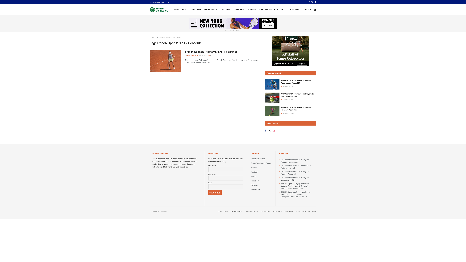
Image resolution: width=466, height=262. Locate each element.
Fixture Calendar (236, 211)
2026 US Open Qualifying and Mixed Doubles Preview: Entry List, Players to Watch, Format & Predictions (295, 185)
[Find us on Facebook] (309, 2)
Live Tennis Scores (251, 211)
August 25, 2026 (288, 86)
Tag (157, 37)
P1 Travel (254, 185)
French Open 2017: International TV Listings (211, 52)
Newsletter (195, 9)
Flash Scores (265, 211)
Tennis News (288, 211)
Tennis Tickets (211, 9)
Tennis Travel (277, 211)
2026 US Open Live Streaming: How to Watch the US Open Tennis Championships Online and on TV (296, 194)
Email (210, 183)
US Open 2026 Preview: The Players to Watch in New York (297, 95)
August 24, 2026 (288, 113)
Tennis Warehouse (258, 158)
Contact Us (312, 211)
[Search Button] (315, 10)
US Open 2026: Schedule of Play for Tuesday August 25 (296, 108)
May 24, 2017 (202, 56)
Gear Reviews (265, 9)
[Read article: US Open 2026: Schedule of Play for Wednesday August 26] (272, 84)
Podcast (252, 9)
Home (176, 9)
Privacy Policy (301, 211)
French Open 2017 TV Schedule (170, 37)
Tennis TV (255, 181)
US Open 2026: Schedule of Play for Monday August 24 (295, 178)
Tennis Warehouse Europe (261, 163)
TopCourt (254, 172)
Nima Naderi (191, 56)
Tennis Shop (293, 9)
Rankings (239, 9)
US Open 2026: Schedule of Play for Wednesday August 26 (296, 81)
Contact (307, 9)
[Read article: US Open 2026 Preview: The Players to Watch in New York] (272, 98)
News (184, 9)
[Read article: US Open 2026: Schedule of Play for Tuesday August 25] (272, 111)
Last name (212, 174)
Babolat (254, 167)
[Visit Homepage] (159, 9)
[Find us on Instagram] (315, 2)
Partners (278, 9)
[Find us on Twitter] (312, 2)
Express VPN (256, 189)
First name (212, 165)
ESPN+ (253, 176)
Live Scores (226, 9)
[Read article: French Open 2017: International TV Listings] (165, 61)
